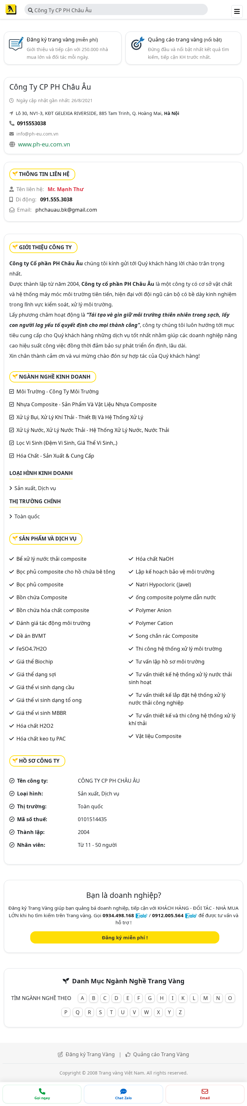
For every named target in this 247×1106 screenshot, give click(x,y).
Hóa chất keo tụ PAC (41, 738)
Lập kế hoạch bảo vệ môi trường (175, 571)
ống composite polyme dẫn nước (176, 597)
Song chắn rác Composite (167, 635)
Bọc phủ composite (39, 584)
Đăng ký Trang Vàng (90, 1054)
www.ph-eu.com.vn (44, 144)
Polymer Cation (154, 623)
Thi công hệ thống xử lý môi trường (179, 648)
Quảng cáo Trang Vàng (161, 1054)
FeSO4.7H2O (31, 648)
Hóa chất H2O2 (34, 725)
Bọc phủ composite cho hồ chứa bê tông (65, 571)
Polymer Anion (153, 610)
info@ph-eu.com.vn (37, 134)
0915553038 (31, 123)
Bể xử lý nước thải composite (51, 558)
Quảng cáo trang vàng (185, 39)
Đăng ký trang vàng (62, 39)
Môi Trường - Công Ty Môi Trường (57, 391)
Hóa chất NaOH (155, 558)
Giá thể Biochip (34, 661)
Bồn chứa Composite (41, 597)
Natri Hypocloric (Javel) (163, 584)
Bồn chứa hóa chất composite (52, 610)
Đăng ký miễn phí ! (125, 937)
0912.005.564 (168, 915)
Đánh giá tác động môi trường (53, 623)
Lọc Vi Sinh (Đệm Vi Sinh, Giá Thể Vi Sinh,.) (66, 442)
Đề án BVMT (31, 635)
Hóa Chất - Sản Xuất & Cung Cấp (55, 455)
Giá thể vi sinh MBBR (41, 712)
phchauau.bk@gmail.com (66, 209)
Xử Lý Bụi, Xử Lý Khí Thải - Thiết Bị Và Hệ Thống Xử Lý (79, 417)
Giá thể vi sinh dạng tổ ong (49, 700)
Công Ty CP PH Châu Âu (62, 10)
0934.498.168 (118, 915)
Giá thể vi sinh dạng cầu (45, 687)
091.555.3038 (56, 199)
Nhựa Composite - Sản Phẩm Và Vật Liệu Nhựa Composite (86, 404)
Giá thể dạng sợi (36, 674)
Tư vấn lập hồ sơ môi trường (170, 661)
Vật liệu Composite (158, 736)
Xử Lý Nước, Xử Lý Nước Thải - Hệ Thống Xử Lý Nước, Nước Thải (92, 430)
